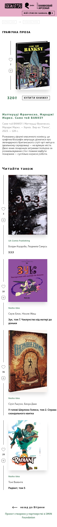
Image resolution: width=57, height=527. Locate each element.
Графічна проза (31, 22)
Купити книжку (36, 97)
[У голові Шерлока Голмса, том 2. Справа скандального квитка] (27, 361)
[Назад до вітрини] (14, 507)
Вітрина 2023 (9, 22)
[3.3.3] (27, 205)
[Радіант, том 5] (27, 445)
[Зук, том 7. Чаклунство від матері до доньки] (27, 280)
